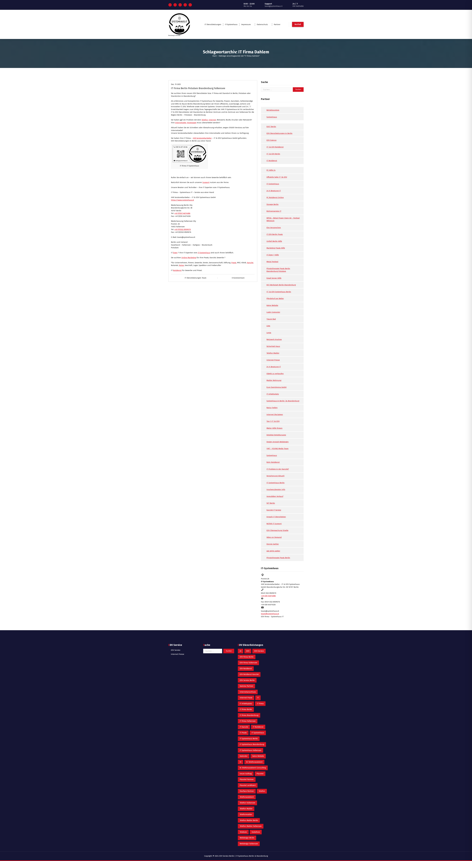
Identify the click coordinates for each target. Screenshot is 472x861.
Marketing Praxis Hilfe (275, 248)
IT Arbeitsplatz (272, 394)
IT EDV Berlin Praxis (274, 234)
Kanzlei (250, 263)
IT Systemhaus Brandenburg (252, 744)
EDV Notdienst (246, 668)
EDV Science (271, 140)
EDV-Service (259, 651)
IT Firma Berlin (246, 709)
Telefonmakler (246, 814)
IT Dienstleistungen (213, 24)
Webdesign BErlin (247, 838)
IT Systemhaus (272, 184)
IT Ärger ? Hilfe (272, 255)
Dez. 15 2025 (176, 84)
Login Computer (273, 312)
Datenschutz (262, 24)
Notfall (298, 24)
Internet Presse (273, 360)
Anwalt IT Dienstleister (276, 517)
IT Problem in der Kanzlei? (277, 469)
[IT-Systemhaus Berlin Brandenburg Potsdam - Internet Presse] (189, 154)
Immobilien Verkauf (274, 496)
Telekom (243, 832)
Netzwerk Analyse (274, 339)
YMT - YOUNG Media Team (277, 448)
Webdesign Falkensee (249, 844)
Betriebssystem (272, 110)
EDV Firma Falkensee (248, 663)
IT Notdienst (271, 161)
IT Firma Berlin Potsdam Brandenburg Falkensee (198, 88)
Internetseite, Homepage (185, 123)
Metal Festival (272, 262)
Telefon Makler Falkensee (251, 826)
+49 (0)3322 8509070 (182, 229)
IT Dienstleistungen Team (195, 278)
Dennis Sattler (272, 544)
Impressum (246, 24)
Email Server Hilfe (273, 278)
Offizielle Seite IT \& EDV (276, 177)
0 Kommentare (238, 278)
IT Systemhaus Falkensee (250, 750)
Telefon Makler (272, 353)
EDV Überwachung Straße (277, 530)
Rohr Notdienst (273, 462)
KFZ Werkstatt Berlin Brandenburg (281, 285)
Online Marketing (188, 257)
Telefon (204, 120)
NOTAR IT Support (274, 524)
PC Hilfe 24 (270, 170)
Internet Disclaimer (274, 414)
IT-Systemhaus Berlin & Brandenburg (252, 856)
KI (240, 762)
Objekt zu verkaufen (275, 373)
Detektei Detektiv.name (276, 435)
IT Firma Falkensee (248, 721)
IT (258, 698)
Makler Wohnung (273, 380)
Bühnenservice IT (273, 211)
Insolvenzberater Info (275, 489)
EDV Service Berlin (247, 680)
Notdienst (177, 270)
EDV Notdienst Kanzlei (249, 674)
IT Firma (260, 703)
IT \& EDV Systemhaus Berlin (278, 292)
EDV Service (175, 650)
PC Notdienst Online (275, 197)
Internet (212, 120)
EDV (247, 651)
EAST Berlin (271, 126)
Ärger (175, 253)
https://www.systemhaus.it (182, 200)
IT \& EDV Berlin (273, 154)
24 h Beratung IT (273, 191)
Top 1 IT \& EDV (273, 421)
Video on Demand (274, 537)
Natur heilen (272, 408)
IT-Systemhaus (231, 24)
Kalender (244, 756)
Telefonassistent (247, 797)
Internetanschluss (248, 692)
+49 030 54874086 (268, 596)
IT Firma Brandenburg (249, 715)
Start (214, 56)
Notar (181, 265)
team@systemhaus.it (270, 614)
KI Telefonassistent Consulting (253, 768)
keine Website (258, 756)
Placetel (260, 774)
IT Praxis (243, 733)
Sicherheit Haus (273, 346)
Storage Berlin (272, 204)
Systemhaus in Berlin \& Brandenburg (282, 401)
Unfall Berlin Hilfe (274, 241)
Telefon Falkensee (247, 803)
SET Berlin (270, 503)
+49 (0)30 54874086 (182, 213)
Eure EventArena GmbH (276, 387)
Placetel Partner (247, 779)
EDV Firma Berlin (247, 657)
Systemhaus (271, 117)
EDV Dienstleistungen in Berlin (279, 133)
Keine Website (272, 305)
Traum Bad (271, 319)
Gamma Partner (246, 686)
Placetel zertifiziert (248, 785)
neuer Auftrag (246, 774)
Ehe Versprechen (273, 227)
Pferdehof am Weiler (275, 298)
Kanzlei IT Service (273, 510)
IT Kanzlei (244, 727)
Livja (268, 326)
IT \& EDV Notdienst (275, 147)
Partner (277, 24)
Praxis (233, 263)
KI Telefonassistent (254, 762)
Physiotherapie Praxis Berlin (278, 558)
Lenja (268, 333)
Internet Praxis (246, 698)
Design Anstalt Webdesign (277, 442)
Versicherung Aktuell (275, 476)
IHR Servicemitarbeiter (202, 138)
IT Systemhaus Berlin (275, 483)
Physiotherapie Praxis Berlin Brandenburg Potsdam (278, 269)
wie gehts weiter (273, 551)
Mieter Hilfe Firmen (274, 428)
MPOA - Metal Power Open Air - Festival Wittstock (283, 219)
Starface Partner (247, 791)
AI (240, 651)
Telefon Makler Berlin (249, 820)
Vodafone (256, 832)
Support (205, 182)
